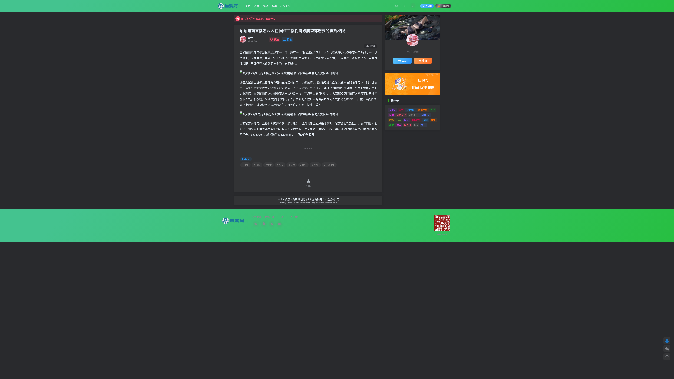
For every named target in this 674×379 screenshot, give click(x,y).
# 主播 (269, 164)
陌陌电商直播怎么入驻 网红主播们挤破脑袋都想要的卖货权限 (292, 30)
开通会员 (445, 5)
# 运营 (292, 164)
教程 (274, 6)
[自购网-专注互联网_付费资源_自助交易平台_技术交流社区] (228, 5)
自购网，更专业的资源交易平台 (258, 18)
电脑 (406, 120)
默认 (247, 159)
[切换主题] (666, 356)
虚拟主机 (422, 110)
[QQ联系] (666, 340)
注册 (424, 60)
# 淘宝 (280, 164)
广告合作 (282, 216)
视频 (265, 6)
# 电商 (257, 164)
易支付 (407, 125)
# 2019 (315, 164)
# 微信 (303, 164)
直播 (391, 120)
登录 (404, 60)
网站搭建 (401, 115)
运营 (401, 110)
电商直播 (416, 120)
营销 (432, 110)
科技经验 (425, 115)
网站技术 (413, 115)
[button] (385, 83)
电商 (426, 120)
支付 (423, 125)
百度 (399, 120)
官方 (250, 38)
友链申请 (256, 216)
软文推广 (410, 110)
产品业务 (285, 6)
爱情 (433, 120)
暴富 (399, 125)
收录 (416, 125)
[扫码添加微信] (666, 348)
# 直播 (245, 164)
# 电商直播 (329, 164)
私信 (289, 39)
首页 (247, 6)
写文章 (428, 5)
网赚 (391, 115)
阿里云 (392, 110)
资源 (256, 6)
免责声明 (269, 216)
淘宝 (391, 125)
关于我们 (294, 216)
